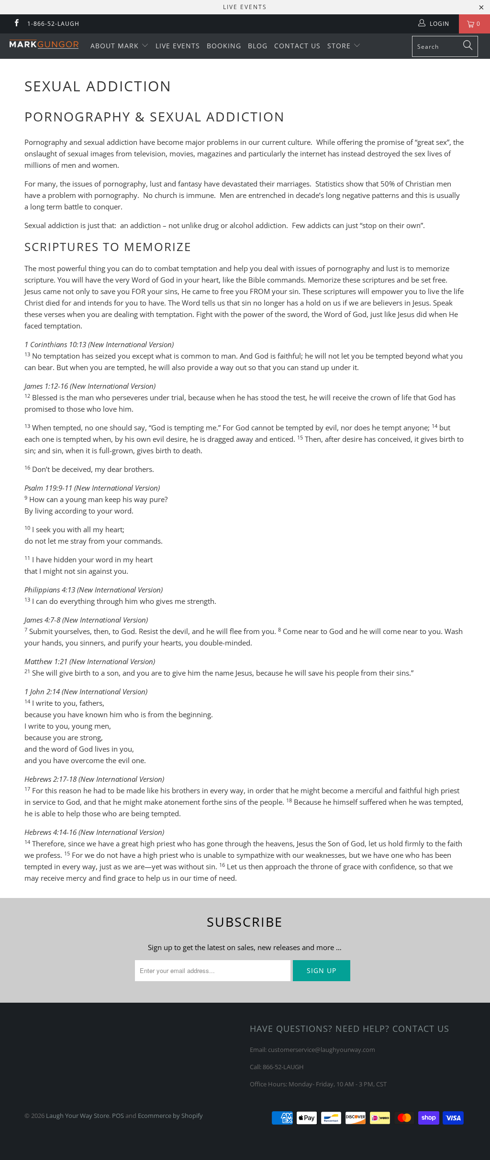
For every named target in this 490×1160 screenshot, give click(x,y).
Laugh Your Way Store (77, 1115)
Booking (224, 45)
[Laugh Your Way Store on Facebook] (16, 24)
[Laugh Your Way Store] (44, 44)
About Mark (115, 45)
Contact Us (297, 45)
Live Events (178, 45)
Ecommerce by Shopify (170, 1115)
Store (340, 45)
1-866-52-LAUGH (53, 24)
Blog (257, 45)
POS (118, 1115)
